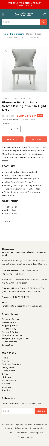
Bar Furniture (9, 380)
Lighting (6, 377)
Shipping (16, 119)
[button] (3, 14)
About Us (7, 390)
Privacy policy (36, 433)
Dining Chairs (17, 34)
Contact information (18, 433)
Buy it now (36, 139)
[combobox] (21, 22)
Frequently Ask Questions (15, 338)
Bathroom (7, 387)
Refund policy (21, 428)
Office (5, 374)
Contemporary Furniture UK (22, 424)
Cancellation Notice (12, 335)
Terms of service (25, 437)
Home (5, 34)
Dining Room (8, 370)
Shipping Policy (10, 325)
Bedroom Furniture (12, 364)
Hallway (6, 383)
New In (5, 361)
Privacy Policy (9, 322)
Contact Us (7, 345)
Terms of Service (10, 319)
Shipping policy (37, 428)
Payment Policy (10, 332)
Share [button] (7, 221)
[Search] (43, 22)
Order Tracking (9, 341)
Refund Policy (9, 329)
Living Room (8, 367)
